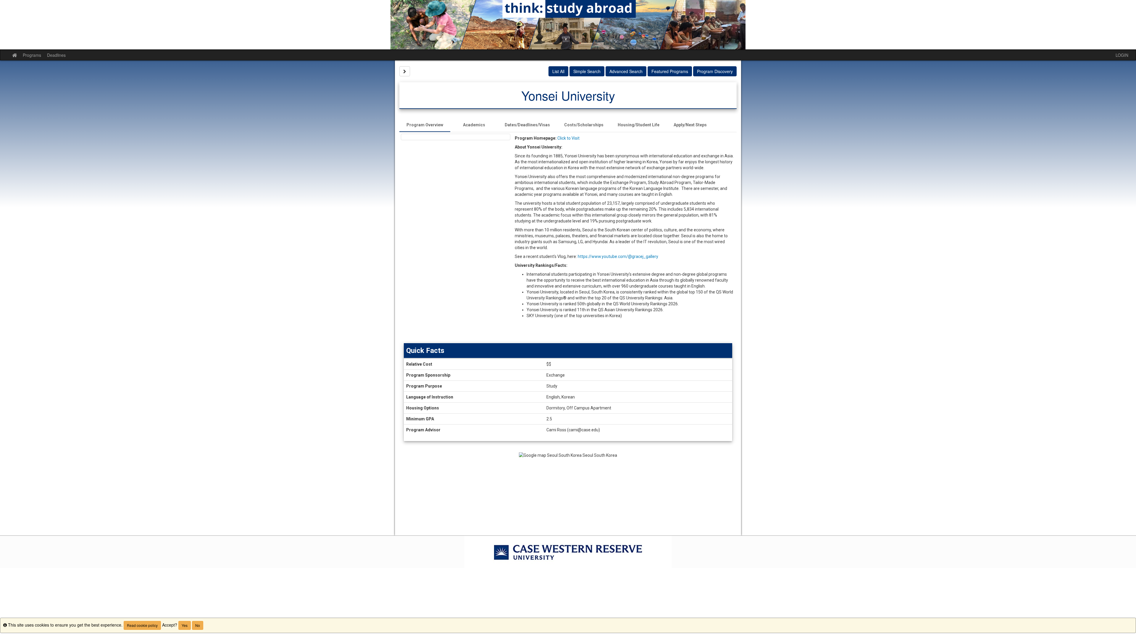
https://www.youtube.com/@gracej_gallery (618, 256)
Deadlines (56, 55)
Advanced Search (626, 71)
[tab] (424, 125)
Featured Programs (669, 71)
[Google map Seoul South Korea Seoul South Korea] (568, 493)
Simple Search (587, 71)
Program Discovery (715, 71)
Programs (32, 55)
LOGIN (1122, 55)
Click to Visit (568, 138)
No (197, 625)
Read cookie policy (142, 625)
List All (558, 71)
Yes (185, 625)
